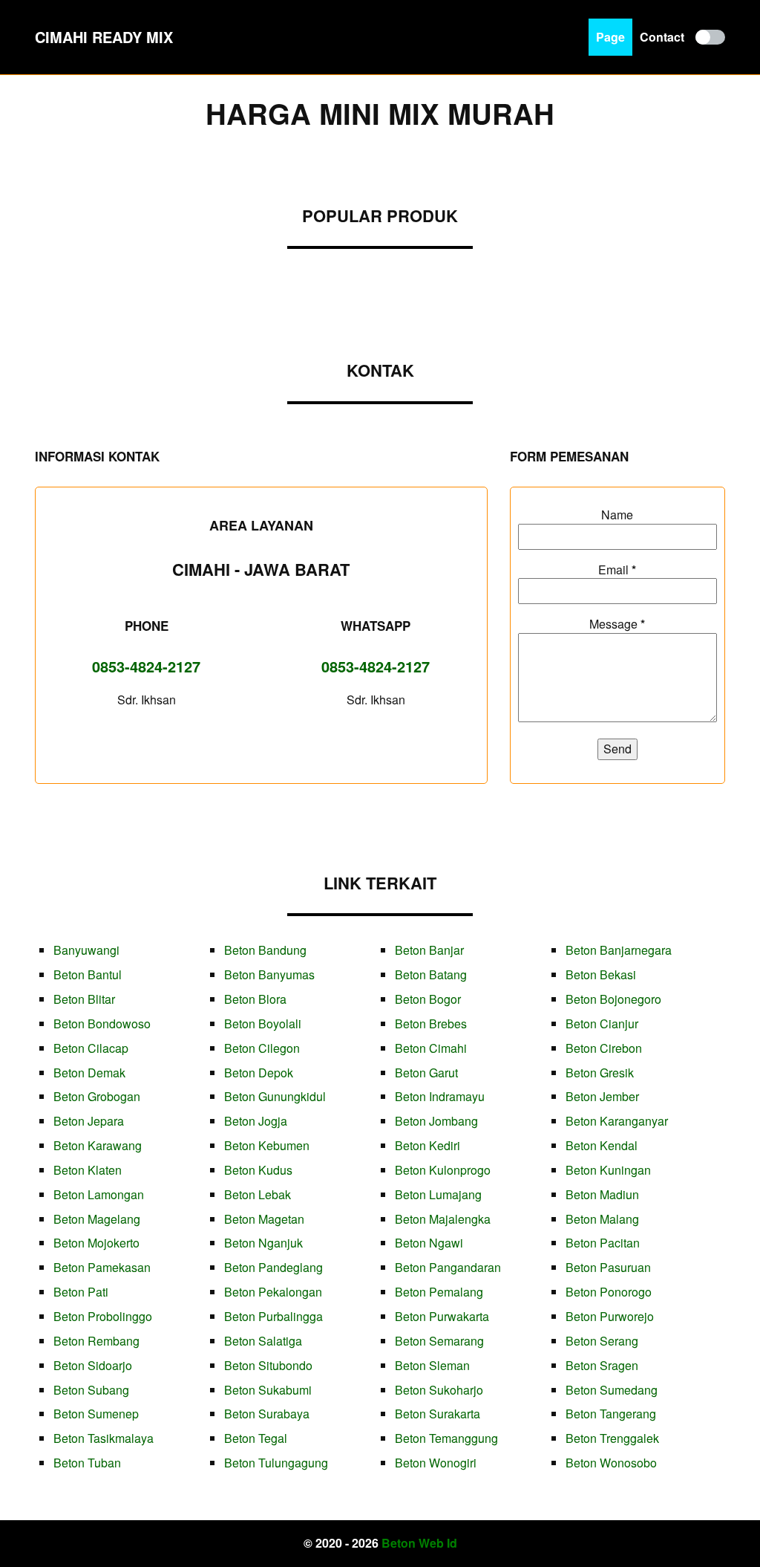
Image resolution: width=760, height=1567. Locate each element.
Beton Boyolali (262, 1023)
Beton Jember (602, 1096)
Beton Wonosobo (611, 1462)
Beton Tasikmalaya (103, 1438)
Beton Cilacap (90, 1048)
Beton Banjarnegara (619, 949)
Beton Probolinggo (102, 1316)
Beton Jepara (88, 1120)
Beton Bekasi (601, 974)
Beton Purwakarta (442, 1316)
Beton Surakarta (437, 1413)
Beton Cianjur (602, 1023)
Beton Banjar (429, 949)
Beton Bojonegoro (613, 999)
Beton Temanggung (446, 1438)
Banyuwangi (86, 949)
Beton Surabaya (266, 1413)
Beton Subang (91, 1389)
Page (610, 36)
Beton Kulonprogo (443, 1169)
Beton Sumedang (612, 1389)
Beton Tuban (87, 1462)
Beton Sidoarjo (92, 1365)
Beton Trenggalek (612, 1438)
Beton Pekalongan (273, 1291)
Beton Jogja (255, 1120)
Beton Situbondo (268, 1365)
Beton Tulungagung (276, 1462)
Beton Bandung (265, 949)
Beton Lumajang (438, 1194)
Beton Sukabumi (268, 1389)
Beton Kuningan (608, 1169)
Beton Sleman (432, 1365)
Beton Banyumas (269, 974)
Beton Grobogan (96, 1096)
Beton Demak (89, 1072)
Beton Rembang (96, 1340)
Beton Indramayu (440, 1096)
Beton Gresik (600, 1072)
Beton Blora (255, 999)
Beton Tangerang (611, 1413)
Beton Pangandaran (448, 1267)
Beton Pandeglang (273, 1267)
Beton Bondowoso (102, 1023)
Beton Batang (431, 974)
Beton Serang (602, 1340)
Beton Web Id (419, 1542)
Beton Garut (426, 1072)
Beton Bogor (428, 999)
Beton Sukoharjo (439, 1389)
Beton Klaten (87, 1169)
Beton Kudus (258, 1169)
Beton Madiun (602, 1194)
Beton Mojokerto (96, 1242)
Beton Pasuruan (608, 1267)
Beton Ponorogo (609, 1291)
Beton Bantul (87, 974)
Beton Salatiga (263, 1340)
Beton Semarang (439, 1340)
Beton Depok (258, 1072)
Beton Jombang (436, 1120)
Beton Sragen (602, 1365)
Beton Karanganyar (617, 1120)
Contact (662, 36)
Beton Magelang (96, 1218)
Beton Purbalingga (273, 1316)
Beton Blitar (84, 999)
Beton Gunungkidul (275, 1096)
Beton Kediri (427, 1145)
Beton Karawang (97, 1145)
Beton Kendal (602, 1145)
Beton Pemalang (439, 1291)
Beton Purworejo (610, 1316)
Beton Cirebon (604, 1048)
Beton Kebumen (266, 1145)
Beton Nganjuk (263, 1242)
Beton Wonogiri (435, 1462)
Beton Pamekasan (102, 1267)
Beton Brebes (431, 1023)
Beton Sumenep (96, 1413)
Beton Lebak (257, 1194)
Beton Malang (602, 1218)
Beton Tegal (255, 1438)
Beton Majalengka (443, 1218)
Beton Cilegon (262, 1048)
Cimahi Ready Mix (104, 37)
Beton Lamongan (98, 1194)
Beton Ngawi (429, 1242)
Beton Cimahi (431, 1048)
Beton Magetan (264, 1218)
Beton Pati (80, 1291)
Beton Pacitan (603, 1242)
